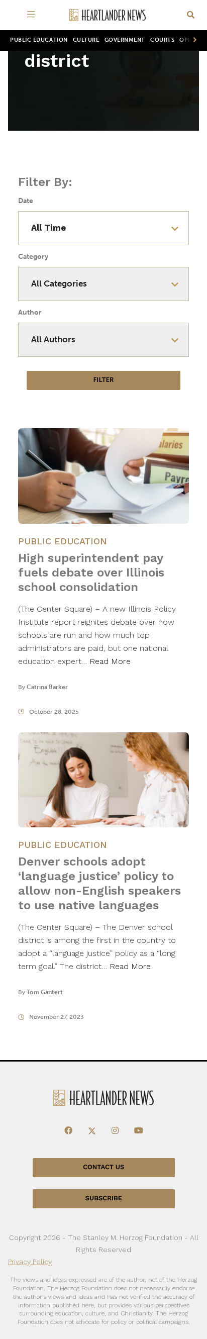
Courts (162, 40)
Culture (86, 40)
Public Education (39, 40)
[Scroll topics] (193, 40)
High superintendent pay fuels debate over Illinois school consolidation (91, 572)
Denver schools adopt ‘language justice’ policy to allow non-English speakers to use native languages (99, 883)
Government (125, 40)
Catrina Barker (47, 687)
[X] (92, 1131)
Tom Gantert (45, 992)
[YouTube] (138, 1131)
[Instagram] (115, 1131)
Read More (110, 661)
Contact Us (103, 1167)
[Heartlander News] (107, 15)
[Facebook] (68, 1131)
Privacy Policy (30, 1262)
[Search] (190, 15)
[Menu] (32, 15)
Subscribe (103, 1198)
